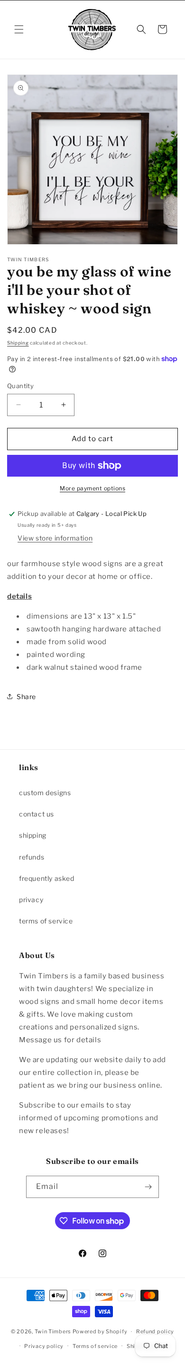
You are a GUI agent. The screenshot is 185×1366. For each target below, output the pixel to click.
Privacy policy (44, 1346)
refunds (31, 857)
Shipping (18, 343)
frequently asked (46, 878)
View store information (55, 538)
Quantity (20, 386)
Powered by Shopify (100, 1331)
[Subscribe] (148, 1187)
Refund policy (155, 1331)
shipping (32, 835)
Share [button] (26, 696)
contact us (36, 814)
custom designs (45, 793)
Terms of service (95, 1346)
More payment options (92, 488)
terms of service (46, 921)
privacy (31, 900)
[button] (19, 29)
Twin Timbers (53, 1331)
